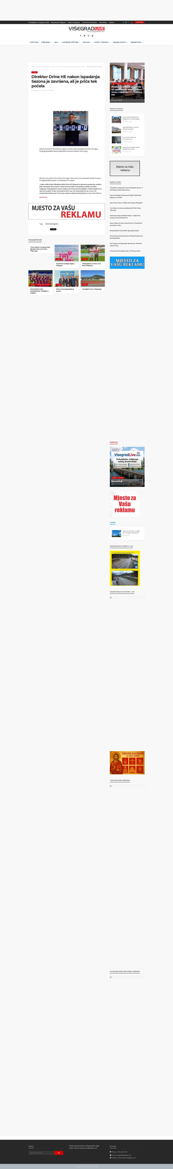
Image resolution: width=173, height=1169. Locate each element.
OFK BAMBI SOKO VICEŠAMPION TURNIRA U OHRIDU (39, 291)
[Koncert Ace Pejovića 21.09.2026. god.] (116, 139)
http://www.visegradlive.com (127, 1158)
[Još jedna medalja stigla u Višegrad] (67, 253)
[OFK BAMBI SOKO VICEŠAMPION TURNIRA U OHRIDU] (40, 278)
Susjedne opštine (70, 42)
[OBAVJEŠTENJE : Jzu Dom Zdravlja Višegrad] (116, 129)
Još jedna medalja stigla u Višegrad (65, 265)
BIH (56, 42)
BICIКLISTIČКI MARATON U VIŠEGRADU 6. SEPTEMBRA (131, 118)
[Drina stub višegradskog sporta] (67, 278)
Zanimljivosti (119, 42)
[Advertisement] (18, 10)
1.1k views (50, 90)
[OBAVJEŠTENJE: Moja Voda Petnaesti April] (127, 83)
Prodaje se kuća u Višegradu (126, 481)
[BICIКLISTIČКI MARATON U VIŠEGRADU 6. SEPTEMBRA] (116, 119)
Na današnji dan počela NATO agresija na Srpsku (124, 230)
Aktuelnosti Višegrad (58, 22)
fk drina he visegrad (52, 224)
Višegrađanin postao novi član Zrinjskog (91, 265)
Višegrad (45, 42)
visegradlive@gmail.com (123, 1155)
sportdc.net (43, 197)
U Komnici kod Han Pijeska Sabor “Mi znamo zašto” (125, 251)
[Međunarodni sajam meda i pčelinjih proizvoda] (116, 149)
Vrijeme (111, 22)
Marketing (103, 22)
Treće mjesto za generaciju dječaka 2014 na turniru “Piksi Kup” (40, 249)
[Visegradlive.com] (86, 29)
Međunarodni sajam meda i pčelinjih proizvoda (131, 148)
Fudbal (34, 72)
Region (86, 42)
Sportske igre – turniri (43, 284)
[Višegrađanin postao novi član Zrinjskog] (93, 253)
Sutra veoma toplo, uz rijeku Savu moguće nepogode (126, 203)
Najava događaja (74, 22)
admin (113, 100)
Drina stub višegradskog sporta (65, 290)
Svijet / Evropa (101, 42)
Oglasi (114, 477)
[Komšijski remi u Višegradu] (93, 278)
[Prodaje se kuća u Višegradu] (127, 467)
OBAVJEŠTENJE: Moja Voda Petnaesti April (125, 95)
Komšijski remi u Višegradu (92, 289)
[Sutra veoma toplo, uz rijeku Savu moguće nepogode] (116, 533)
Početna (34, 42)
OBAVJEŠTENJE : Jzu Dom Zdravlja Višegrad (131, 128)
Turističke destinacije (89, 22)
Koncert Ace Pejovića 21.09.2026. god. (129, 138)
